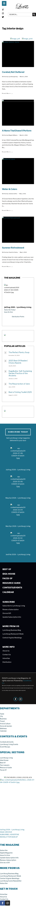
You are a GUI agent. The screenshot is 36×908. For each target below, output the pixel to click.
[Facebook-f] (3, 9)
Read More (7, 93)
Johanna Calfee (13, 193)
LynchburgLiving (13, 76)
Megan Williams (13, 135)
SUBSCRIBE (4, 834)
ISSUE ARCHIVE (6, 832)
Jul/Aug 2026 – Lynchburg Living (17, 307)
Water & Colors (9, 189)
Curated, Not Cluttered (13, 72)
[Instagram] (3, 13)
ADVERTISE (14, 834)
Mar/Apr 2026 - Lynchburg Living (18, 526)
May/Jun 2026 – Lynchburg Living (18, 498)
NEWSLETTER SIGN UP (9, 837)
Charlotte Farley (13, 252)
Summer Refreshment (13, 247)
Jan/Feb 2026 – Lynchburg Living (18, 554)
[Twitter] (3, 17)
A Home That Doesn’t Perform (16, 130)
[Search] (34, 14)
